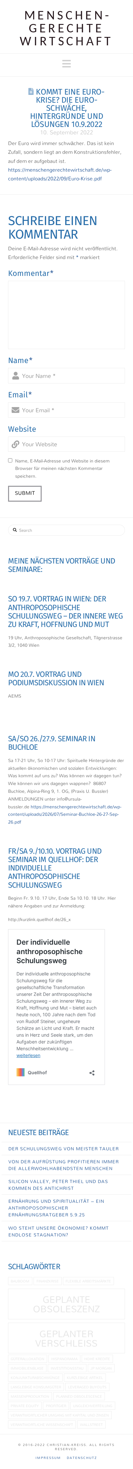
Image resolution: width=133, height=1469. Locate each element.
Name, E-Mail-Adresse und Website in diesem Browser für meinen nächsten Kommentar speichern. (62, 468)
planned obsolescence (79, 1396)
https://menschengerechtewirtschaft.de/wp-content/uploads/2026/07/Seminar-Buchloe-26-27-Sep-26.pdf (64, 814)
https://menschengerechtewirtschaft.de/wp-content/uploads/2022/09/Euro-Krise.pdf (60, 174)
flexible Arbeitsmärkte (88, 1281)
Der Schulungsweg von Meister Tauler (63, 1148)
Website (22, 429)
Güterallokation (27, 1358)
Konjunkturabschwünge (35, 1377)
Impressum (48, 1458)
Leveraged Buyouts (87, 1387)
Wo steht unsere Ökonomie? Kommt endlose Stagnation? (58, 1231)
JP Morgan (101, 1368)
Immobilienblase (27, 1368)
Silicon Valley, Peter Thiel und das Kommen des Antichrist (58, 1184)
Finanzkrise (47, 1281)
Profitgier (56, 1405)
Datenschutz (82, 1458)
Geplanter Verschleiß (66, 1338)
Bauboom (20, 1281)
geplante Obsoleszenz (66, 1304)
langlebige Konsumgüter (36, 1387)
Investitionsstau (67, 1368)
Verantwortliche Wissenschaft (42, 1424)
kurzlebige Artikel (85, 1377)
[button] (66, 64)
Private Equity (25, 1405)
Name (20, 360)
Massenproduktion (30, 1396)
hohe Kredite (97, 1358)
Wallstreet (91, 1424)
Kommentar (31, 273)
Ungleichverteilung (92, 1405)
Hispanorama (64, 1358)
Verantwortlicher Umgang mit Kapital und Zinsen (60, 1415)
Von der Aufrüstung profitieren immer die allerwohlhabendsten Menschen (63, 1165)
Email (20, 394)
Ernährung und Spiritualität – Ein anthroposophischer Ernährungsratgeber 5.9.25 (56, 1208)
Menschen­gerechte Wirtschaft (66, 29)
